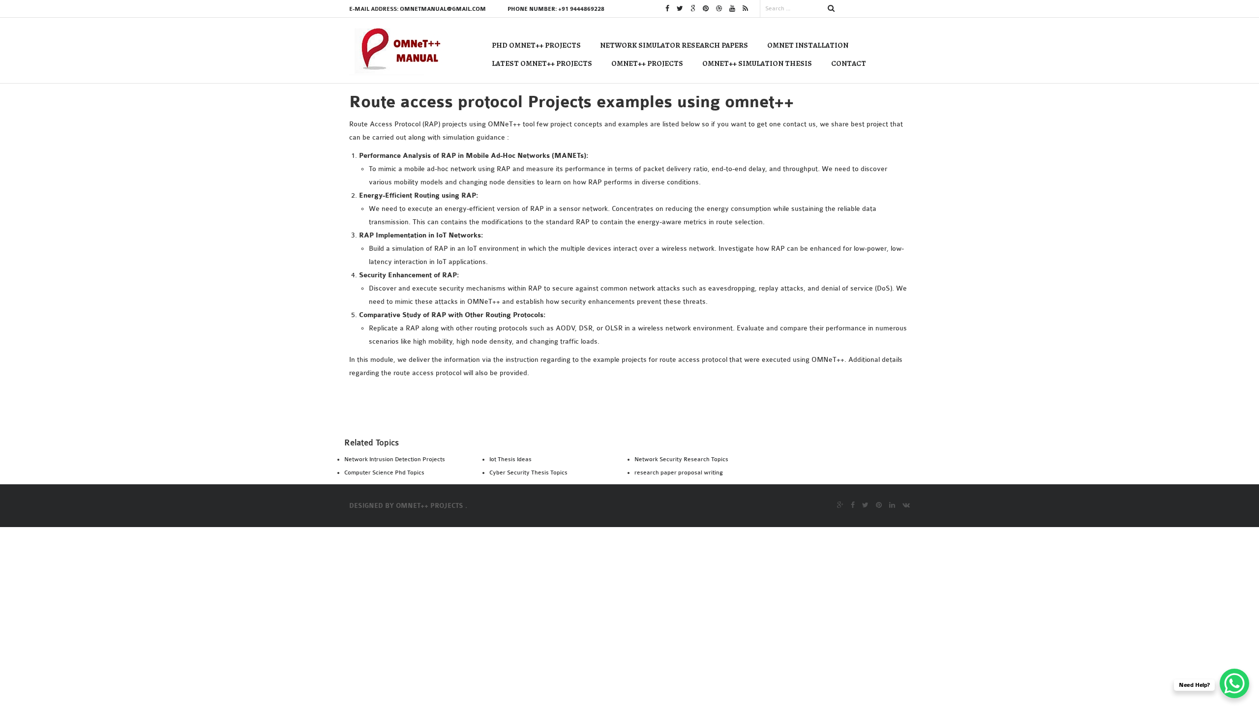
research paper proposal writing (678, 472)
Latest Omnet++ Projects (542, 63)
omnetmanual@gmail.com (443, 9)
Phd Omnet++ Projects (536, 45)
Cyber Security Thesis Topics (528, 472)
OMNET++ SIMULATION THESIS (757, 63)
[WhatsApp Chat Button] (1234, 683)
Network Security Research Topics (681, 459)
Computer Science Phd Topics (384, 472)
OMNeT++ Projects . (431, 506)
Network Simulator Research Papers (674, 45)
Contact (848, 63)
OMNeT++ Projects (647, 63)
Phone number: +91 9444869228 (556, 9)
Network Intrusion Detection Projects (394, 459)
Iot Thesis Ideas (510, 459)
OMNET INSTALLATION (807, 45)
